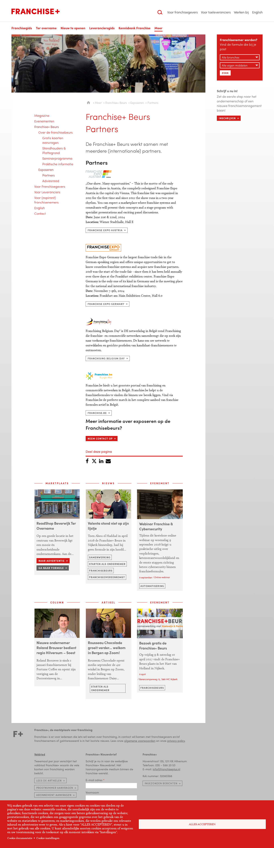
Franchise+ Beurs (46, 126)
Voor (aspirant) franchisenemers (46, 200)
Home (88, 103)
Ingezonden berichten (161, 783)
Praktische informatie (57, 164)
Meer (98, 103)
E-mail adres (94, 780)
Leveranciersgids (102, 28)
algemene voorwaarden (139, 741)
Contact (40, 213)
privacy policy (176, 741)
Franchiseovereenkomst (107, 577)
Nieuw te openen (73, 28)
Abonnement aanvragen (53, 795)
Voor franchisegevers (182, 12)
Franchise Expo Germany (106, 304)
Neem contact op (100, 438)
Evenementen (44, 121)
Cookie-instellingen (47, 838)
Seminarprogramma (57, 158)
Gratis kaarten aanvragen (52, 140)
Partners (48, 175)
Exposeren (46, 169)
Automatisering (152, 586)
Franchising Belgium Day (106, 358)
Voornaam (92, 792)
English (257, 12)
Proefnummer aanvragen (54, 788)
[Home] (35, 11)
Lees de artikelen (49, 780)
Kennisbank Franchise (134, 28)
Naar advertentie (52, 561)
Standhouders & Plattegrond (54, 150)
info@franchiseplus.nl (166, 769)
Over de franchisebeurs (55, 132)
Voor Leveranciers (47, 192)
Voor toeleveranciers (216, 12)
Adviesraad (50, 180)
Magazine (41, 115)
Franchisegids (21, 28)
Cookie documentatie (19, 838)
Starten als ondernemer (107, 564)
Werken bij (241, 12)
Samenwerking (100, 557)
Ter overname (46, 28)
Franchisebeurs (101, 570)
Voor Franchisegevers (49, 186)
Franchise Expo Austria (105, 230)
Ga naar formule (51, 568)
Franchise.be (97, 413)
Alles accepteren (202, 824)
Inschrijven (227, 118)
